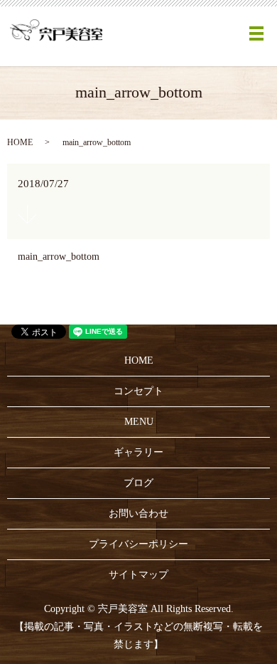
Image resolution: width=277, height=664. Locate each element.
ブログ (138, 483)
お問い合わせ (138, 513)
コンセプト (138, 391)
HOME (20, 142)
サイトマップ (138, 574)
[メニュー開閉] (256, 33)
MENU (138, 421)
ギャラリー (138, 452)
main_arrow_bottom (58, 256)
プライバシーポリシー (138, 544)
